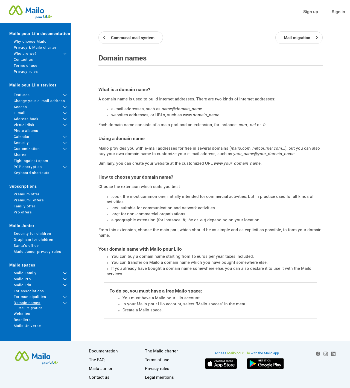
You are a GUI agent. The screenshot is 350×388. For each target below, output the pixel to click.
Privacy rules (26, 72)
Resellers (22, 320)
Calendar (22, 137)
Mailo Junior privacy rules (37, 252)
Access (20, 107)
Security (21, 143)
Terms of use (25, 65)
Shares (20, 155)
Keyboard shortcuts (31, 173)
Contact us (23, 59)
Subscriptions (23, 186)
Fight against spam (31, 161)
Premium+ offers (29, 200)
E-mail (19, 113)
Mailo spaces (22, 265)
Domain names (27, 303)
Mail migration (30, 308)
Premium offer (27, 194)
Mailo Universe (27, 326)
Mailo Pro (22, 279)
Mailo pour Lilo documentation (39, 33)
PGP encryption (28, 167)
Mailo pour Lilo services (33, 85)
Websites (22, 314)
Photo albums (26, 131)
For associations (29, 291)
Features (22, 95)
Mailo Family (25, 273)
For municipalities (30, 297)
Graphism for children (33, 240)
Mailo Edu (22, 285)
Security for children (32, 233)
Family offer (25, 206)
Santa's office (26, 246)
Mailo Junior (21, 226)
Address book (26, 119)
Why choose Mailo (30, 41)
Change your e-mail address (39, 101)
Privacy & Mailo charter (35, 47)
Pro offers (23, 212)
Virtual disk (24, 125)
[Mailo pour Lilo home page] (30, 11)
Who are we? (25, 53)
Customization (27, 149)
